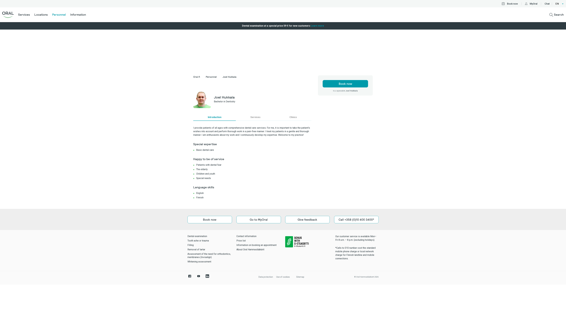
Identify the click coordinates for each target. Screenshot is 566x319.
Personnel (59, 15)
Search (558, 15)
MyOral (533, 3)
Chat (547, 3)
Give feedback (307, 220)
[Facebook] (189, 277)
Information (78, 15)
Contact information (246, 236)
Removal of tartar (196, 249)
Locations (41, 15)
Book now (512, 3)
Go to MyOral (259, 220)
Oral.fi (196, 76)
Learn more (317, 25)
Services (24, 15)
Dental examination (197, 236)
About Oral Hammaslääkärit (250, 249)
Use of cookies (283, 277)
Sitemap (300, 277)
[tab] (214, 117)
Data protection (266, 277)
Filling (190, 245)
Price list (241, 240)
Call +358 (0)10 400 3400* (356, 220)
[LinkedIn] (207, 277)
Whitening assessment (199, 261)
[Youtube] (198, 277)
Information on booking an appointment (256, 245)
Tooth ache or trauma (198, 240)
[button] (560, 4)
